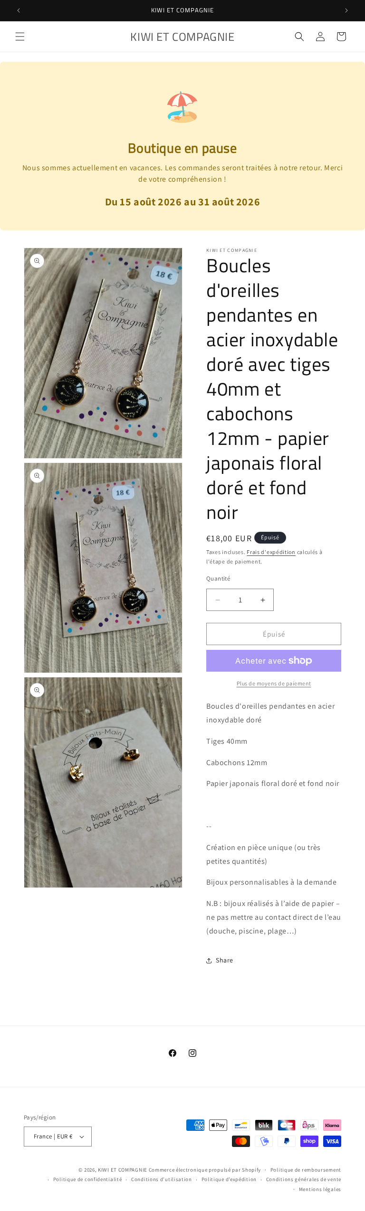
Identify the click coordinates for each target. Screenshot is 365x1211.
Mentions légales (320, 1189)
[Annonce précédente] (18, 10)
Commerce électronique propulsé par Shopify (205, 1169)
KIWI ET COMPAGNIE (122, 1169)
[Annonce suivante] (346, 10)
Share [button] (224, 960)
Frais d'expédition (271, 551)
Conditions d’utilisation (161, 1179)
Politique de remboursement (305, 1169)
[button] (20, 36)
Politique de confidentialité (87, 1179)
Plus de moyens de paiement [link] (274, 683)
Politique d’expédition (229, 1179)
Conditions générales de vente (303, 1179)
